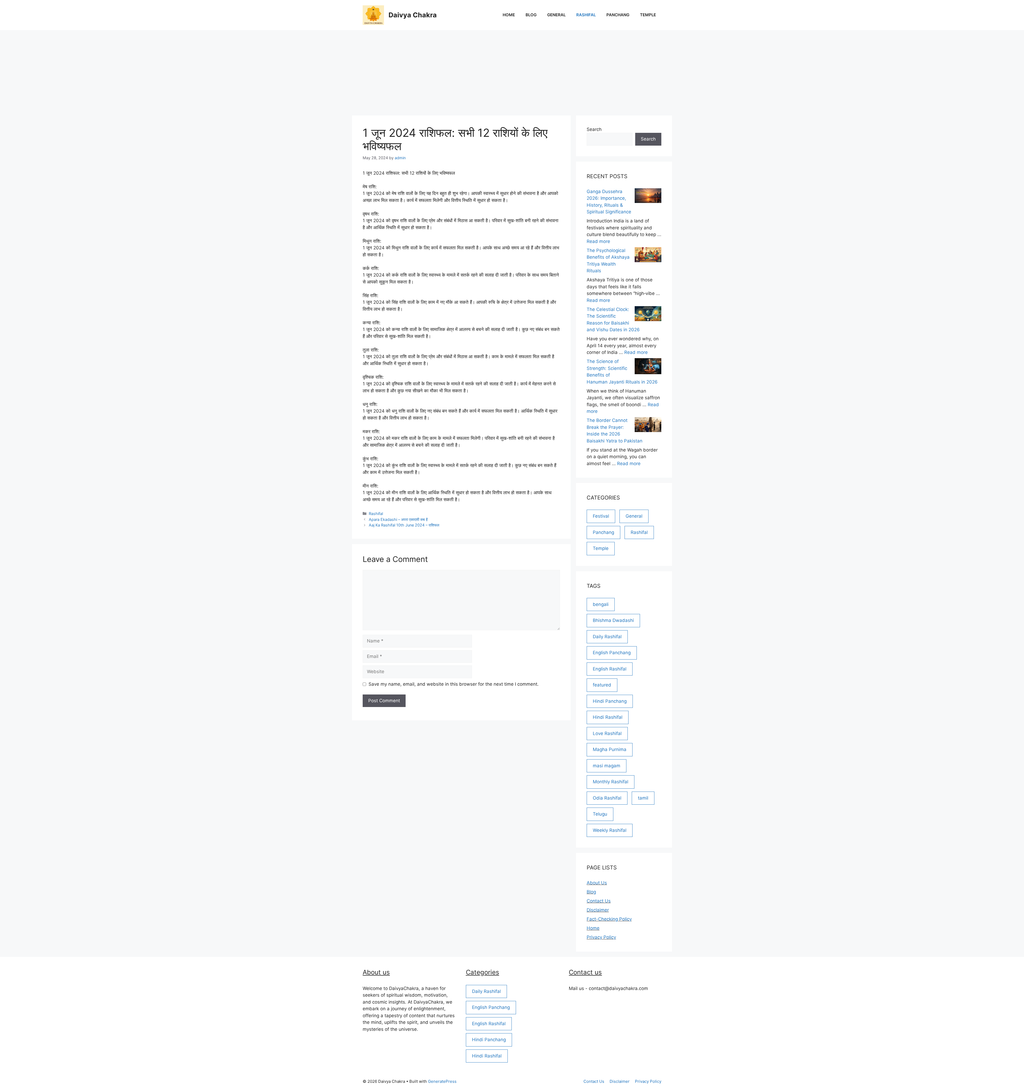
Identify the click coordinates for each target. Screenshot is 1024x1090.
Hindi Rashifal (607, 717)
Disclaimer (598, 910)
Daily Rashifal (607, 636)
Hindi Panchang (610, 701)
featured (602, 685)
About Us (597, 882)
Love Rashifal (607, 733)
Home (509, 14)
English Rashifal (609, 669)
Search (594, 129)
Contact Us (599, 901)
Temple (648, 14)
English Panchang (612, 652)
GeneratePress (442, 1081)
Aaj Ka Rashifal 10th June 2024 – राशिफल (404, 525)
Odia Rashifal (607, 798)
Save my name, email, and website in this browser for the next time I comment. (454, 684)
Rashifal (586, 14)
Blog (531, 14)
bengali (601, 604)
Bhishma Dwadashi (613, 620)
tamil (643, 798)
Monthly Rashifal (610, 781)
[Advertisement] (512, 70)
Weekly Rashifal (609, 830)
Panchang (617, 14)
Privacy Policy (601, 937)
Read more (598, 241)
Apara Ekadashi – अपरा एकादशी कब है (398, 519)
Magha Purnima (609, 749)
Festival (601, 516)
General (556, 14)
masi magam (606, 765)
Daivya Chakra (413, 15)
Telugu (600, 814)
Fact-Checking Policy (609, 919)
